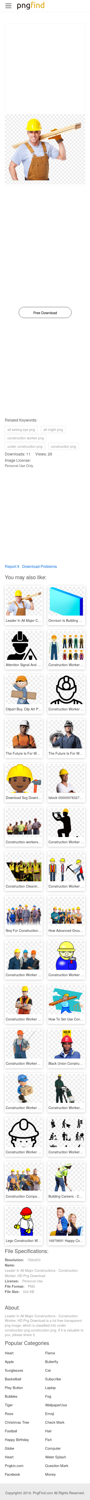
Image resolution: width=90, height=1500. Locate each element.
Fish (48, 1439)
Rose (9, 1413)
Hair (48, 1430)
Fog (48, 1396)
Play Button (14, 1387)
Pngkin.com (14, 1465)
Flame (50, 1352)
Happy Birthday (17, 1439)
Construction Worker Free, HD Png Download (40, 1019)
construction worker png (25, 437)
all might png (53, 429)
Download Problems (39, 566)
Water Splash (55, 1456)
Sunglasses (14, 1370)
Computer (53, 1448)
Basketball (13, 1378)
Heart (9, 1352)
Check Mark (55, 1422)
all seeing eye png (21, 429)
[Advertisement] (45, 69)
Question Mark (56, 1465)
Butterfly (51, 1361)
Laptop (50, 1387)
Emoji (49, 1413)
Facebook (12, 1474)
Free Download (45, 312)
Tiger (9, 1404)
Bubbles (11, 1396)
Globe (9, 1448)
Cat (48, 1370)
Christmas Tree (17, 1422)
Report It (12, 566)
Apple (9, 1361)
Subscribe (53, 1378)
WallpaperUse (56, 1404)
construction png (63, 446)
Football (11, 1430)
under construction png (24, 446)
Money (50, 1474)
